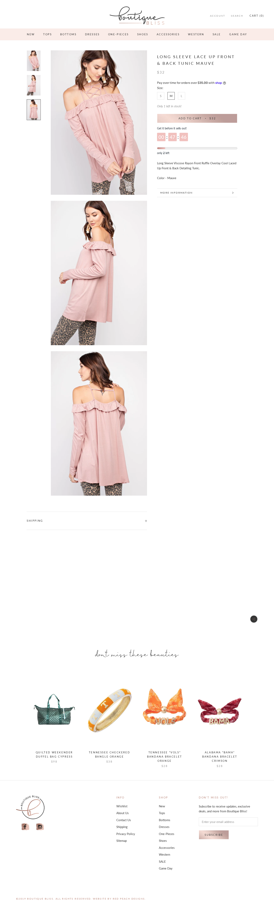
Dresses (92, 34)
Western (196, 34)
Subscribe (214, 834)
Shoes (142, 34)
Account (217, 15)
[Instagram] (40, 827)
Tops (47, 34)
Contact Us (123, 820)
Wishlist (121, 806)
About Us (122, 813)
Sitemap (121, 840)
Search (237, 15)
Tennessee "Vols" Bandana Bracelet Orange (164, 757)
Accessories (168, 34)
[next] (252, 717)
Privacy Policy (125, 834)
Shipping (35, 520)
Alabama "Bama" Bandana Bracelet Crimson (219, 757)
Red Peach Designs (129, 898)
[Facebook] (25, 827)
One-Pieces (118, 34)
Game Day (238, 34)
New (31, 34)
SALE (217, 34)
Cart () (257, 15)
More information (176, 192)
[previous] (21, 717)
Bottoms (68, 34)
